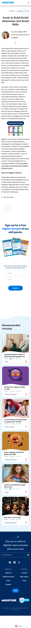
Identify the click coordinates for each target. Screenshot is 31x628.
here (16, 192)
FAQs (24, 581)
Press (8, 581)
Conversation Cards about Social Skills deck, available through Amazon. (14, 165)
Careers (8, 585)
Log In (15, 590)
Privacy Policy (6, 608)
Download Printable (15, 123)
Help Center (24, 577)
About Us (8, 573)
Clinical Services (8, 577)
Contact (24, 573)
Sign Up (15, 288)
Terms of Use (12, 608)
